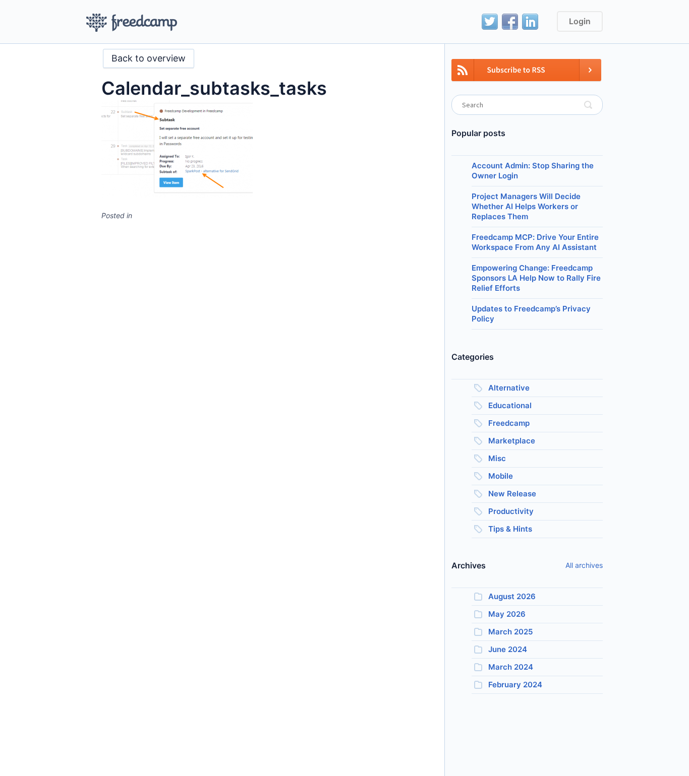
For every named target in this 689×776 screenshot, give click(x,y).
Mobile (500, 476)
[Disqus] (265, 355)
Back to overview (148, 58)
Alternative (509, 388)
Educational (510, 405)
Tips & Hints (510, 529)
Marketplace (511, 440)
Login (580, 21)
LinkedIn (530, 22)
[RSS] (526, 76)
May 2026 (507, 614)
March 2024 (510, 667)
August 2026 (512, 596)
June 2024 (507, 649)
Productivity (511, 511)
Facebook (510, 22)
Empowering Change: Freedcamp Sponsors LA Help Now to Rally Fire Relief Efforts (536, 278)
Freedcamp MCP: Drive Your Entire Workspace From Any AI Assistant (535, 242)
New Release (512, 493)
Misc (497, 458)
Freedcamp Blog (132, 23)
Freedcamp (509, 423)
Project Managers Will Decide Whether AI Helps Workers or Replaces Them (526, 206)
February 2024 (515, 684)
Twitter (490, 22)
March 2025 (510, 631)
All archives (584, 565)
